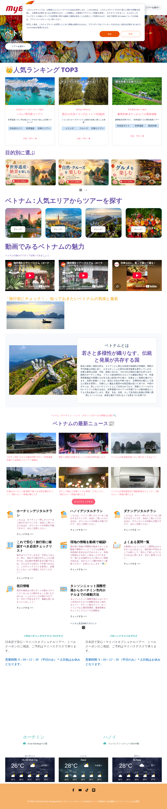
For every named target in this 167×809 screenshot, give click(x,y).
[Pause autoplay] (81, 190)
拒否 (130, 34)
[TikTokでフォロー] (87, 790)
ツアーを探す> (152, 7)
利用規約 (101, 801)
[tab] (84, 190)
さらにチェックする (83, 501)
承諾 (109, 34)
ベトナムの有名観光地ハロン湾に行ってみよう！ (134, 457)
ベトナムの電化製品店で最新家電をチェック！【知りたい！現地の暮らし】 (135, 493)
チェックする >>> (25, 534)
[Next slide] (158, 175)
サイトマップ (121, 801)
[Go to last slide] (9, 175)
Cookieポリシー (90, 801)
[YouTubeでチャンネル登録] (80, 790)
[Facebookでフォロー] (73, 790)
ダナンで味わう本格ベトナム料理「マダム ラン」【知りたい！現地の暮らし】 (82, 493)
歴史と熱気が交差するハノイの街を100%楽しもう (82, 457)
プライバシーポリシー (72, 801)
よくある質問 (133, 801)
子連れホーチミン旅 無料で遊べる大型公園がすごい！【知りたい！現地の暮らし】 (30, 493)
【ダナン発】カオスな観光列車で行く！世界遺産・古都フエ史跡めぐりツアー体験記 (31, 458)
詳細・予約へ (29, 138)
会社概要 (110, 801)
